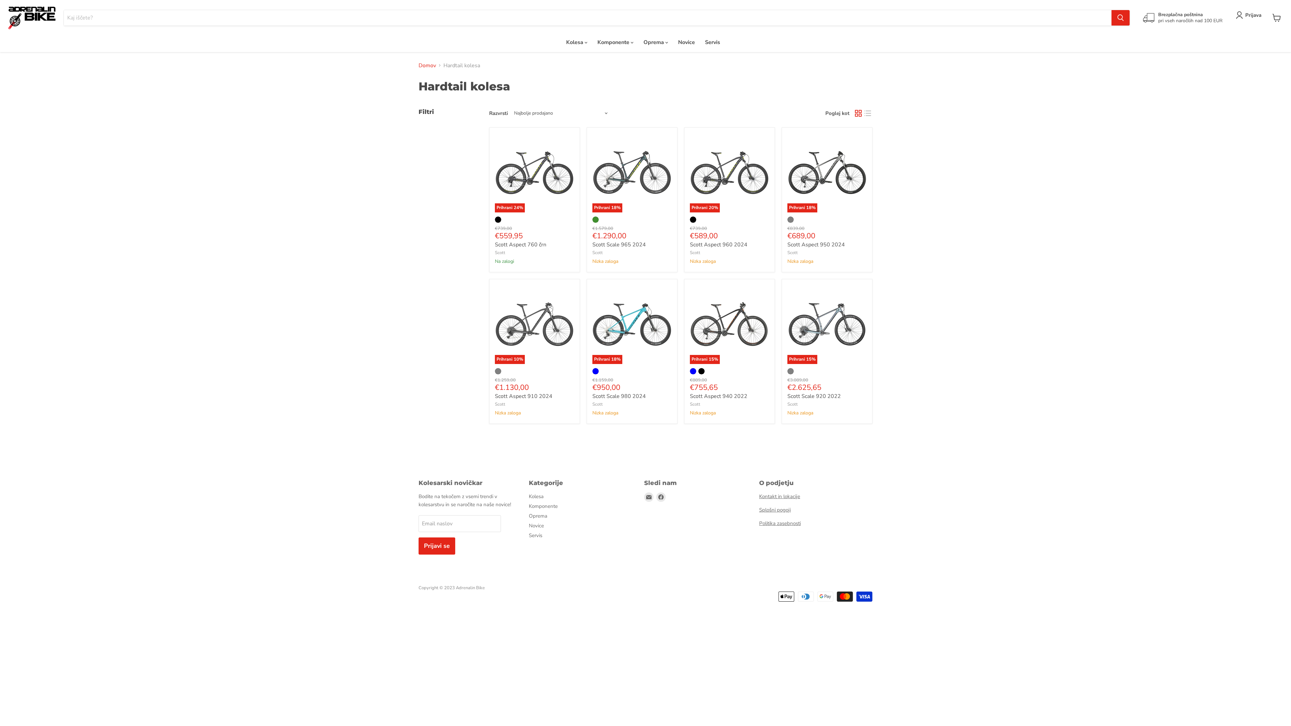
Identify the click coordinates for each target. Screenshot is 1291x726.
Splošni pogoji (775, 510)
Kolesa (575, 42)
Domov (427, 65)
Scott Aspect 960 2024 (718, 244)
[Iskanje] (1120, 18)
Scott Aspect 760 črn (520, 244)
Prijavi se (437, 546)
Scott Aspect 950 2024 (816, 244)
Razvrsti (498, 113)
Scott (500, 253)
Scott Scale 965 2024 (619, 244)
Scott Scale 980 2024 (619, 396)
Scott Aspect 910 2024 (523, 396)
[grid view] (858, 113)
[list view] (867, 113)
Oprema (654, 42)
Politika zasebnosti (780, 523)
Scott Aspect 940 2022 (718, 396)
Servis (712, 42)
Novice (686, 42)
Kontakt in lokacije (779, 496)
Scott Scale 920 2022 (814, 396)
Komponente (614, 42)
